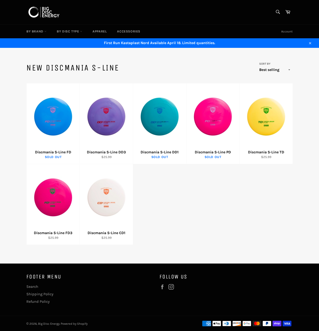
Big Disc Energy (49, 323)
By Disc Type (68, 31)
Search (32, 286)
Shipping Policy (39, 294)
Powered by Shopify (74, 323)
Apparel (99, 31)
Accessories (128, 31)
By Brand (35, 31)
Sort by (264, 63)
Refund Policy (38, 301)
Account (287, 31)
